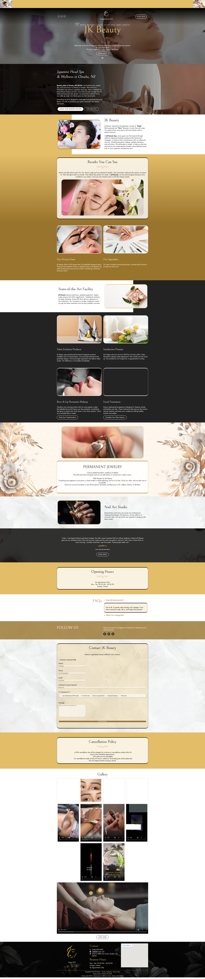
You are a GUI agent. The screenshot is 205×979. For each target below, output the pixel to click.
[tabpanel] (102, 541)
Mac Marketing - (108, 972)
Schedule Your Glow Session (115, 417)
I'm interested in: (93, 694)
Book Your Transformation (67, 417)
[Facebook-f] (59, 16)
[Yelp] (64, 16)
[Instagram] (62, 16)
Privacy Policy (116, 972)
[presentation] (96, 549)
